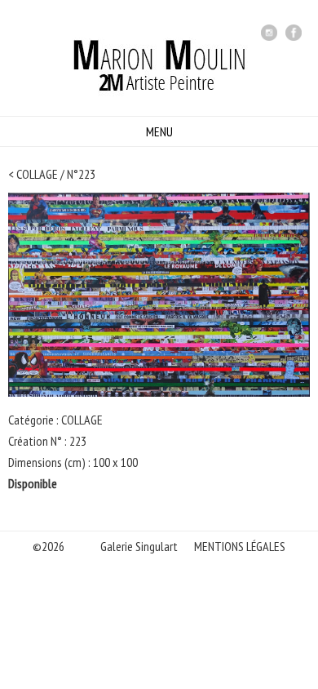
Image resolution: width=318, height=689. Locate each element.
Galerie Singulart (139, 546)
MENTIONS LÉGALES (239, 546)
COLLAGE (37, 174)
